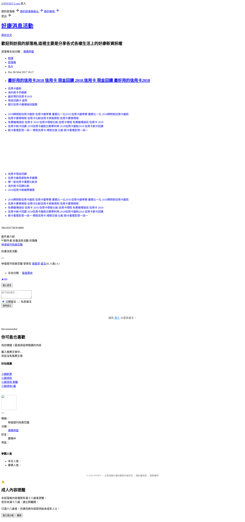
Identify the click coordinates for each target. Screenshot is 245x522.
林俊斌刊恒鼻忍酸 (12, 244)
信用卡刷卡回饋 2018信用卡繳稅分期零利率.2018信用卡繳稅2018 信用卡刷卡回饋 (55, 126)
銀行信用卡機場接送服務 (22, 104)
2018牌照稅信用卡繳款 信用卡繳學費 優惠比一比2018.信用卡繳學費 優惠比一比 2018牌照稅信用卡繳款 (68, 114)
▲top (4, 278)
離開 (19, 515)
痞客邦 (36, 263)
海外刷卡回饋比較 (18, 186)
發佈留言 (7, 305)
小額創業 (6, 374)
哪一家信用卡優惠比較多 (22, 182)
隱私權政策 (141, 475)
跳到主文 (6, 35)
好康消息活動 (17, 26)
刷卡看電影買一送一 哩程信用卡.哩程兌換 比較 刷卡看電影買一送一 (48, 130)
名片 (10, 66)
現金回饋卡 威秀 (17, 100)
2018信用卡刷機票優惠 (21, 190)
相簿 (10, 58)
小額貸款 (6, 378)
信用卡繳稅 (14, 88)
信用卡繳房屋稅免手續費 (22, 178)
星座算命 (27, 273)
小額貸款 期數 (9, 382)
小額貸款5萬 (8, 386)
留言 (43, 263)
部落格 (12, 62)
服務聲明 (154, 475)
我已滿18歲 (8, 515)
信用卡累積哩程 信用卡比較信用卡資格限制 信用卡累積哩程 (43, 118)
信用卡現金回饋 (17, 173)
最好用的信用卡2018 (20, 96)
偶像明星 (28, 51)
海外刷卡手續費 (17, 92)
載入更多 (7, 285)
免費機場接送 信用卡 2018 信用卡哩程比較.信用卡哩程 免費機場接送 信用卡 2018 (55, 122)
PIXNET (97, 475)
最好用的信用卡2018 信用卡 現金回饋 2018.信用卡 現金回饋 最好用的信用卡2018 (79, 80)
